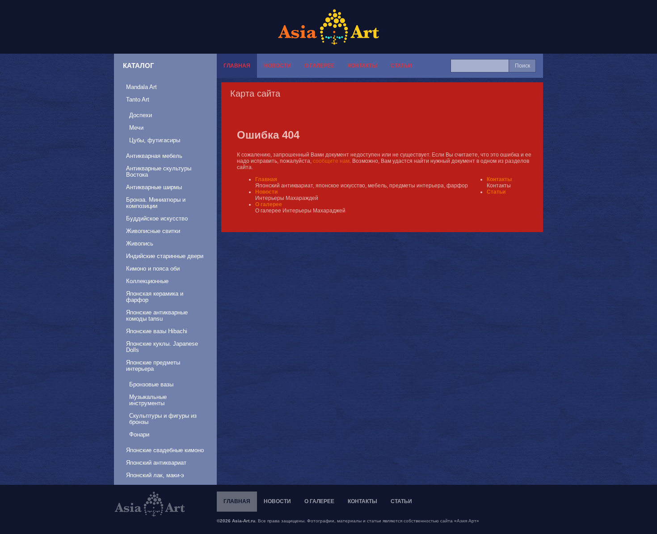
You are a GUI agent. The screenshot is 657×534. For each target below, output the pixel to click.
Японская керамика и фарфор (154, 296)
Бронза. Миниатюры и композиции (155, 202)
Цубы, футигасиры (154, 140)
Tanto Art (137, 99)
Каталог (138, 65)
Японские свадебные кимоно (165, 450)
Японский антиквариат (156, 462)
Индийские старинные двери (164, 256)
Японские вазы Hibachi (156, 331)
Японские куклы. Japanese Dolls (162, 346)
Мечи (136, 127)
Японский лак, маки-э (155, 475)
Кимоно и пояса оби (153, 268)
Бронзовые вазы (151, 384)
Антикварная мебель (154, 156)
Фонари (139, 434)
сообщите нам (331, 161)
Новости (277, 66)
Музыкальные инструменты (148, 400)
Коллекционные (147, 281)
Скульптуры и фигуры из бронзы (163, 418)
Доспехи (140, 115)
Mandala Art (141, 87)
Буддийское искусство (157, 218)
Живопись (139, 243)
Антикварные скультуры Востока (158, 171)
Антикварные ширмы (154, 187)
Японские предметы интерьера (153, 365)
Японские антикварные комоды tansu (157, 315)
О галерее (319, 66)
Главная (236, 66)
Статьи (401, 66)
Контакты (362, 66)
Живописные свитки (153, 231)
